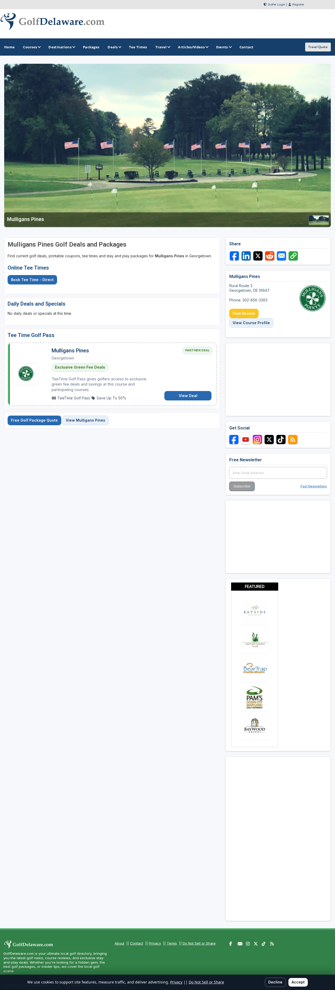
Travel (161, 47)
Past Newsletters (313, 486)
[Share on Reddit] (269, 255)
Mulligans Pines (70, 350)
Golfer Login (276, 4)
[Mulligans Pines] (318, 224)
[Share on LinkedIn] (246, 255)
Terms (172, 943)
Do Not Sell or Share (199, 943)
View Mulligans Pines (85, 420)
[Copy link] (293, 255)
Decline (275, 982)
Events (222, 47)
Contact (136, 943)
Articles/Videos (191, 47)
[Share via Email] (281, 255)
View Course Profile (251, 323)
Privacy (155, 943)
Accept (298, 982)
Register (298, 4)
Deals (113, 47)
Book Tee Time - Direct (32, 279)
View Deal (188, 395)
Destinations (59, 47)
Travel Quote (318, 47)
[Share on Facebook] (234, 255)
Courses (30, 47)
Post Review (244, 313)
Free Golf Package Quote (34, 420)
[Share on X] (258, 255)
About (119, 943)
